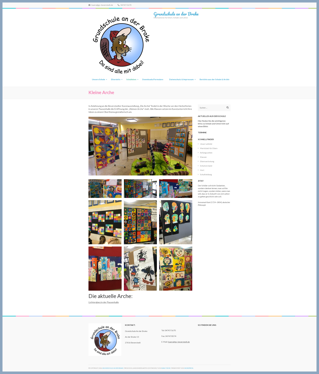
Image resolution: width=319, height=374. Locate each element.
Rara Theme (166, 368)
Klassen (203, 157)
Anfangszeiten (206, 152)
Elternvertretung (207, 161)
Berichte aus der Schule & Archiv (214, 79)
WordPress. (189, 368)
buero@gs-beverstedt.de (102, 5)
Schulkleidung (206, 174)
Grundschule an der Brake (176, 13)
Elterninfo (115, 79)
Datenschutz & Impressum (181, 79)
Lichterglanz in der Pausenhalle (103, 302)
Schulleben (131, 79)
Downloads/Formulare (152, 79)
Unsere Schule (98, 79)
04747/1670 (125, 5)
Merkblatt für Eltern (208, 148)
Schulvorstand (206, 166)
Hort (202, 170)
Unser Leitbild (206, 144)
